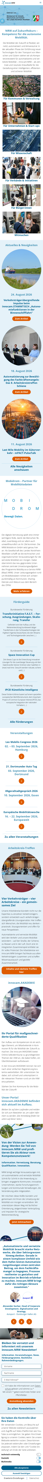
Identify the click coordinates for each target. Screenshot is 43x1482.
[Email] (21, 1379)
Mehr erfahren (21, 591)
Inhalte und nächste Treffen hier (21, 970)
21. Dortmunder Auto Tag (21, 766)
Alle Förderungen (21, 722)
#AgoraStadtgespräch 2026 (21, 791)
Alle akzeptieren (21, 1468)
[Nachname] (21, 1373)
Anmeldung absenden (21, 1401)
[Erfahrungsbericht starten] (21, 1321)
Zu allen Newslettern (21, 1408)
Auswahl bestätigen (21, 1473)
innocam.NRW (8, 2)
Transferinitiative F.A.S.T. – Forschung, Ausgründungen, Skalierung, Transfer (21, 617)
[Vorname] (21, 1366)
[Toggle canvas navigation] (40, 2)
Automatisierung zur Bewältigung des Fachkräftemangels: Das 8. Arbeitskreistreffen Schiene (21, 381)
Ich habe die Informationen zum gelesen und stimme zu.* (23, 1387)
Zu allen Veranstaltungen (21, 837)
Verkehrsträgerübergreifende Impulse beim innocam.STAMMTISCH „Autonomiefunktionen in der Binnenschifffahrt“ (21, 306)
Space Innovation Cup (21, 654)
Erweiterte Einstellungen (14, 1478)
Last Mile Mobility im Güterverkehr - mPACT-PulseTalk (21, 451)
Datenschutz (34, 1478)
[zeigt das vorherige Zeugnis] (14, 1321)
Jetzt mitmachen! (21, 1221)
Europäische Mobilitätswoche (21, 812)
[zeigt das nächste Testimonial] (29, 1321)
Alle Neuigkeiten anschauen (21, 468)
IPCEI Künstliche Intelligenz (21, 689)
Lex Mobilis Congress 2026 (21, 742)
